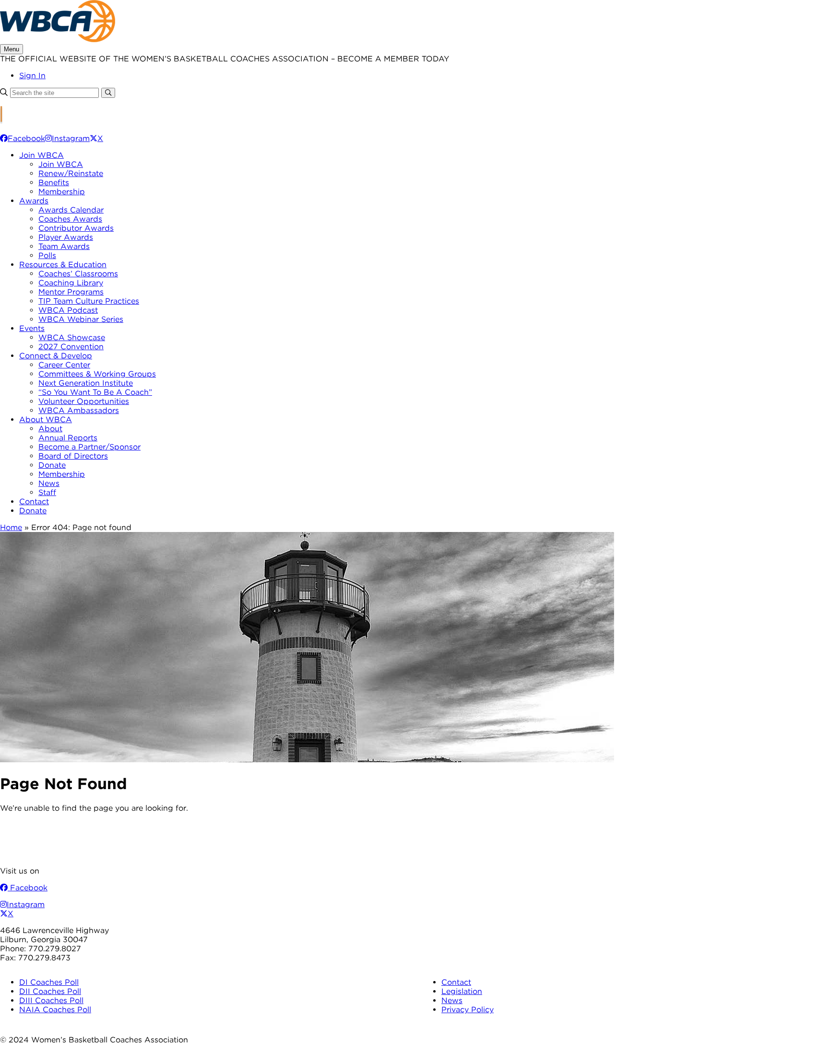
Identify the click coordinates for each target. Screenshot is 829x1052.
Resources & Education (63, 264)
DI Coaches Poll (49, 982)
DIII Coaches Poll (51, 1000)
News (48, 483)
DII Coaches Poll (50, 991)
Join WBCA (41, 155)
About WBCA (45, 419)
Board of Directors (73, 456)
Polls (47, 255)
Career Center (64, 364)
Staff (47, 492)
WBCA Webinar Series (80, 319)
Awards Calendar (71, 209)
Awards (33, 200)
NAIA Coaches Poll (55, 1009)
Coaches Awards (70, 219)
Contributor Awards (76, 228)
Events (32, 328)
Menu (11, 49)
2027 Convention (71, 346)
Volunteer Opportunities (83, 401)
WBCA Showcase (71, 337)
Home (11, 527)
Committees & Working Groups (97, 373)
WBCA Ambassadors (78, 410)
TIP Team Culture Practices (88, 301)
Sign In (32, 75)
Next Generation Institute (85, 383)
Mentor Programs (71, 291)
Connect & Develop (55, 355)
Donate (52, 465)
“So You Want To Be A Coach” (95, 392)
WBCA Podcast (68, 310)
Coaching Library (70, 282)
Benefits (53, 182)
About (50, 428)
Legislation (461, 991)
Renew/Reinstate (70, 173)
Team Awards (64, 246)
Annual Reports (67, 437)
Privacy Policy (467, 1009)
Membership (61, 191)
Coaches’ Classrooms (78, 273)
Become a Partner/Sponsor (89, 446)
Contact (34, 501)
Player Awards (65, 237)
